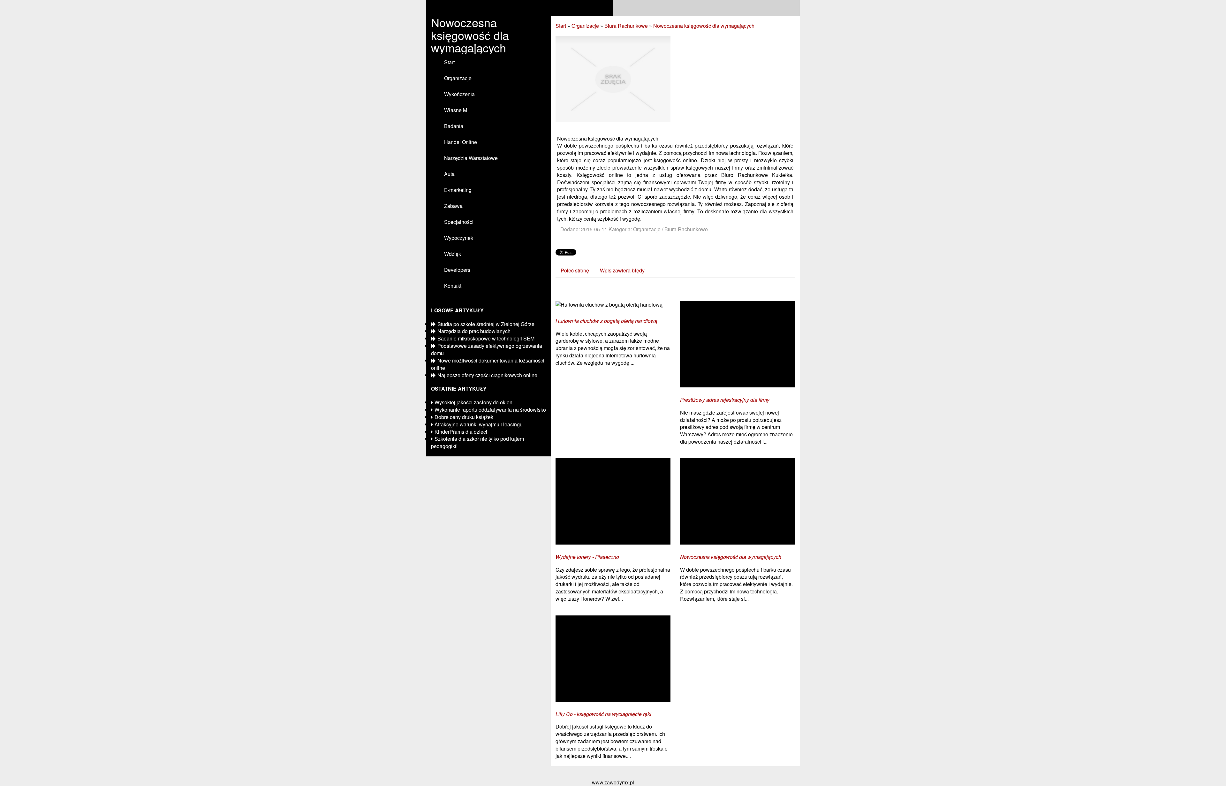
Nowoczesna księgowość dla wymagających (703, 25)
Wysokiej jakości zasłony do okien (473, 402)
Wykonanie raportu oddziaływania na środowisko (490, 409)
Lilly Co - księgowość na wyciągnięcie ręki (603, 714)
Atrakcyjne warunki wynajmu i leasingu (479, 424)
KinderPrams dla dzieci (461, 431)
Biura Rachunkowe (626, 25)
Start (561, 25)
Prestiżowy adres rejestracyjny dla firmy (724, 400)
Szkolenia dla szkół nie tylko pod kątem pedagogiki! (477, 442)
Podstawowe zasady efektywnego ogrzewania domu (486, 349)
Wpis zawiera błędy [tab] (622, 270)
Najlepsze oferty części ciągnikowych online (487, 375)
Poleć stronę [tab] (575, 270)
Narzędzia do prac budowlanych (474, 331)
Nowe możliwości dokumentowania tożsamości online (487, 364)
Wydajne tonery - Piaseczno (587, 557)
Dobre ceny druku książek (464, 417)
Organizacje (585, 25)
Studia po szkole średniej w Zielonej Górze (485, 324)
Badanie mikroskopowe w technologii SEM (485, 338)
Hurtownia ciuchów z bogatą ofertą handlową (606, 321)
